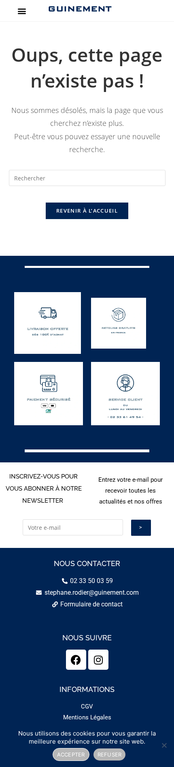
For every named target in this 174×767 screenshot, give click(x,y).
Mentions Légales (87, 717)
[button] (21, 10)
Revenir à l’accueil (87, 210)
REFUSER (110, 754)
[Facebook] (76, 660)
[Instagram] (98, 660)
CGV (87, 706)
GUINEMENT (79, 8)
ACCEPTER (71, 754)
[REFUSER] (164, 745)
